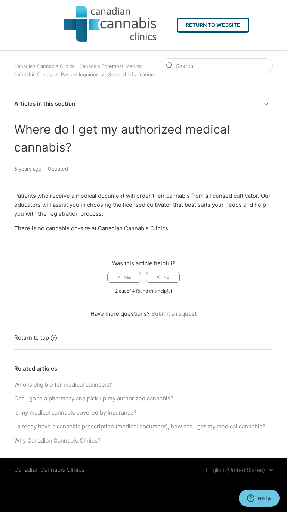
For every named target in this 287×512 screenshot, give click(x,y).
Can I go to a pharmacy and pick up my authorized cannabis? (93, 398)
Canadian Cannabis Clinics (49, 469)
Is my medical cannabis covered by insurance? (75, 412)
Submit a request (174, 313)
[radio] (124, 277)
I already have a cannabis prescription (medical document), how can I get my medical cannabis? (139, 426)
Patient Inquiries (80, 74)
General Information (131, 74)
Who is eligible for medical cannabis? (63, 384)
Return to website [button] (213, 25)
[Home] (97, 39)
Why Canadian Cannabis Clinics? (57, 440)
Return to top (31, 337)
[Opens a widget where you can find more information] (259, 499)
